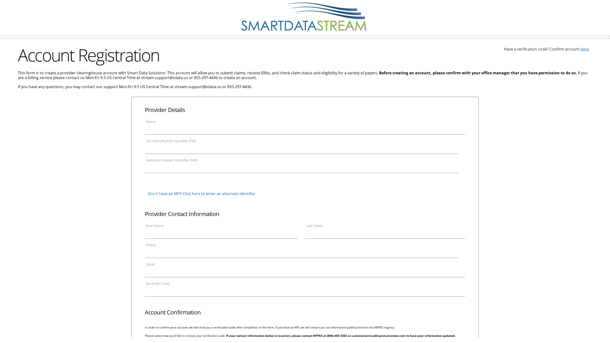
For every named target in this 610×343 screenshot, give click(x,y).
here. (585, 49)
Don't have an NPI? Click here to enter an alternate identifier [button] (202, 193)
